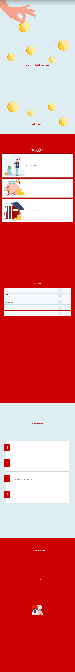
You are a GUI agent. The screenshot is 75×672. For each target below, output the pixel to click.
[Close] (1, 1)
